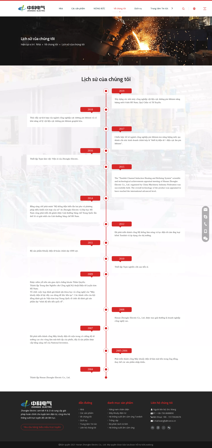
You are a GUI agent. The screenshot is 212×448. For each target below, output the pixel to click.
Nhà (61, 8)
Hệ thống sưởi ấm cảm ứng (121, 427)
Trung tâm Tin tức (159, 8)
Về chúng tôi (120, 8)
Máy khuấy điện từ (117, 413)
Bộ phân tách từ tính (118, 424)
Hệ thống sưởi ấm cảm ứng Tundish (125, 416)
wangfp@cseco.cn (167, 420)
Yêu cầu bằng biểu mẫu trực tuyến (42, 427)
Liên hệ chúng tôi (88, 427)
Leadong (149, 444)
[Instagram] (163, 428)
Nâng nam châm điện (119, 409)
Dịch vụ (138, 8)
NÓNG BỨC (99, 8)
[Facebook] (152, 428)
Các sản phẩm (78, 8)
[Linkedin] (158, 428)
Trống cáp (113, 420)
